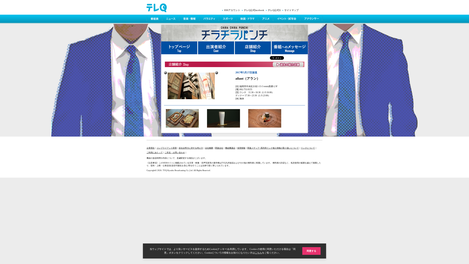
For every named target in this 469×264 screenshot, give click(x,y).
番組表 (155, 19)
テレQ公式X (274, 10)
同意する (311, 251)
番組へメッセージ (290, 47)
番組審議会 (230, 148)
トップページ (179, 47)
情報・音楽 (190, 19)
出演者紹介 (216, 47)
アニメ (266, 19)
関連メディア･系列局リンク (260, 148)
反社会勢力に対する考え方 (191, 148)
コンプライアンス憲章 (167, 148)
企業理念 (151, 148)
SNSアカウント (232, 10)
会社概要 (209, 148)
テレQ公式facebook (254, 10)
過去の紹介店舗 (288, 64)
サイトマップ (291, 10)
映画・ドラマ (248, 19)
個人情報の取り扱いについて (286, 148)
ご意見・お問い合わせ (175, 152)
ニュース (171, 19)
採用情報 (241, 148)
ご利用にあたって (155, 152)
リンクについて (308, 148)
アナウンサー (311, 19)
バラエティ (209, 19)
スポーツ (228, 19)
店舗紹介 (253, 47)
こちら (258, 252)
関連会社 (219, 148)
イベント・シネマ (287, 19)
